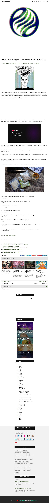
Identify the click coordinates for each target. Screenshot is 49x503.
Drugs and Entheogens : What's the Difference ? (13, 243)
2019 (19, 411)
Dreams (23, 470)
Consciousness (18, 452)
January (21, 377)
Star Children (17, 470)
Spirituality (25, 450)
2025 (19, 418)
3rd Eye (31, 463)
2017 (19, 408)
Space (22, 457)
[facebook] (34, 1)
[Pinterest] (33, 498)
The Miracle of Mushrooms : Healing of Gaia (18, 271)
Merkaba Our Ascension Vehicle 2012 (24, 324)
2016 (19, 406)
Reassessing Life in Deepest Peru (25, 399)
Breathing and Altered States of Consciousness (13, 250)
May (20, 383)
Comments (37, 63)
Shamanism (24, 454)
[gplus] (37, 1)
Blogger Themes (34, 500)
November (21, 404)
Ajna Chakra (17, 463)
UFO (28, 452)
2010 (19, 369)
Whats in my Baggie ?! (11, 235)
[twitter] (32, 1)
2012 (19, 371)
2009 (19, 367)
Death (16, 465)
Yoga (31, 459)
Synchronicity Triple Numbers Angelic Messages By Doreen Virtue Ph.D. (25, 332)
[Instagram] (23, 498)
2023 (19, 415)
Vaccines (28, 470)
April (20, 381)
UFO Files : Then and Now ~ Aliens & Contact (24, 353)
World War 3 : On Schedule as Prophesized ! (22, 481)
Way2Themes (22, 500)
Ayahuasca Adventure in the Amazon (11, 246)
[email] (43, 1)
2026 (19, 419)
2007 (19, 364)
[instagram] (39, 1)
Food (27, 461)
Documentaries (24, 63)
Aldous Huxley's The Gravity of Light (11, 252)
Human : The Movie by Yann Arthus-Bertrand (26, 395)
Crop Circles (17, 454)
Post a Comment (6, 288)
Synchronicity (18, 459)
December (21, 405)
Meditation (17, 457)
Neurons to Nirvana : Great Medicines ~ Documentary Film (15, 247)
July (20, 385)
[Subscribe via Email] (28, 498)
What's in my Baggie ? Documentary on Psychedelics (26, 402)
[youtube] (45, 1)
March (20, 380)
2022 (19, 413)
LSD (22, 463)
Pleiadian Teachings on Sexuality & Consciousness (24, 346)
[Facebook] (19, 498)
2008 (19, 366)
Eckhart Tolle (28, 468)
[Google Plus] (21, 498)
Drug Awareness (30, 63)
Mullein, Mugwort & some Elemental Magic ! (7, 271)
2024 (19, 416)
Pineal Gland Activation (19, 461)
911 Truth (22, 468)
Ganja (26, 457)
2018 (19, 409)
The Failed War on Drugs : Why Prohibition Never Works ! (15, 244)
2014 (19, 374)
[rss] (41, 1)
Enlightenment (25, 459)
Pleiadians (26, 463)
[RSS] (26, 498)
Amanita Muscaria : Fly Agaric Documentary (12, 249)
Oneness (24, 452)
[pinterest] (47, 1)
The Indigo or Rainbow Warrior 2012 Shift (23, 339)
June (20, 384)
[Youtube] (30, 498)
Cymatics (17, 468)
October (21, 390)
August (20, 387)
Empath (16, 472)
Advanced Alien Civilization (24, 465)
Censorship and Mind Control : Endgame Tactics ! (23, 488)
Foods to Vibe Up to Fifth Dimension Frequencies (24, 392)
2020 (19, 412)
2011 (19, 370)
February (21, 378)
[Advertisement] (24, 50)
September (21, 388)
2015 (19, 376)
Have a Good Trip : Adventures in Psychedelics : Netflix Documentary (40, 272)
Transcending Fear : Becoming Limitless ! (25, 397)
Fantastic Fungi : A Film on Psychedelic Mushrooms (29, 271)
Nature (31, 454)
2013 (19, 373)
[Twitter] (16, 498)
